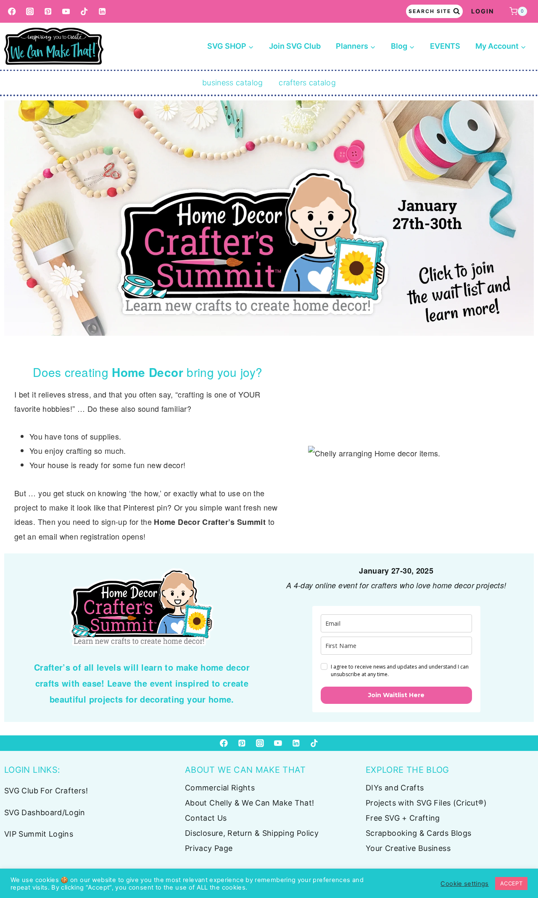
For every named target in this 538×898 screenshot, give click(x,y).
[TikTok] (84, 11)
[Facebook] (12, 11)
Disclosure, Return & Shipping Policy (252, 833)
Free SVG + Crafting (403, 818)
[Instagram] (30, 11)
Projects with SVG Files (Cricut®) (426, 802)
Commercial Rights (220, 787)
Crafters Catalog (307, 82)
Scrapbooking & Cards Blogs (418, 833)
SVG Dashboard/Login (44, 812)
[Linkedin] (102, 11)
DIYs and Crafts (395, 787)
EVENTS (445, 46)
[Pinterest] (48, 11)
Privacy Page (208, 848)
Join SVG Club (295, 46)
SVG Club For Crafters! (46, 790)
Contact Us (206, 818)
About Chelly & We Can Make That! (249, 802)
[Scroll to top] (517, 865)
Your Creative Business (408, 848)
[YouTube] (66, 11)
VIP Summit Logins (38, 834)
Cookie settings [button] (464, 883)
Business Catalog (232, 82)
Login (482, 11)
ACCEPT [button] (511, 883)
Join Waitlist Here (396, 695)
